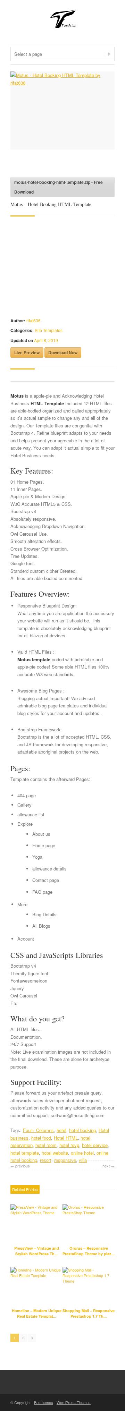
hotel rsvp (69, 1145)
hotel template (24, 1152)
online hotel (82, 1152)
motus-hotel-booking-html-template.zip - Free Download (58, 187)
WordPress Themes (74, 1402)
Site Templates (48, 330)
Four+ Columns (38, 1130)
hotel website (55, 1152)
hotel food (41, 1137)
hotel (61, 1130)
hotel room (46, 1145)
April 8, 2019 (46, 340)
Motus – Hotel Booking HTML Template (50, 204)
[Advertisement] (66, 165)
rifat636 (33, 320)
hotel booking (82, 1130)
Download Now (62, 352)
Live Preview (27, 352)
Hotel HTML (66, 1137)
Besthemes (43, 1402)
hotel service (95, 1145)
